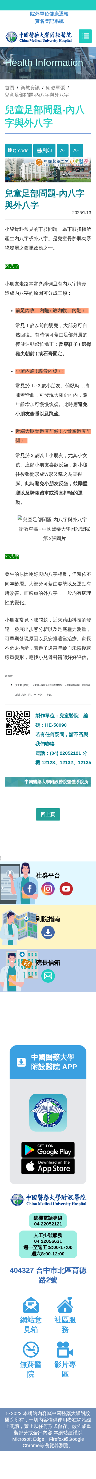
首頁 (9, 87)
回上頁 (48, 814)
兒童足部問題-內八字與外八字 (37, 95)
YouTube (66, 888)
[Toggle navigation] (85, 36)
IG (48, 888)
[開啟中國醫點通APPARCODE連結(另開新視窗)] (48, 1113)
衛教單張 (55, 87)
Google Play (48, 1150)
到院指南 (48, 932)
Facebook (30, 888)
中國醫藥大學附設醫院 (48, 1200)
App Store (48, 1166)
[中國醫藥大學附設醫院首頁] (46, 36)
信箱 (48, 976)
